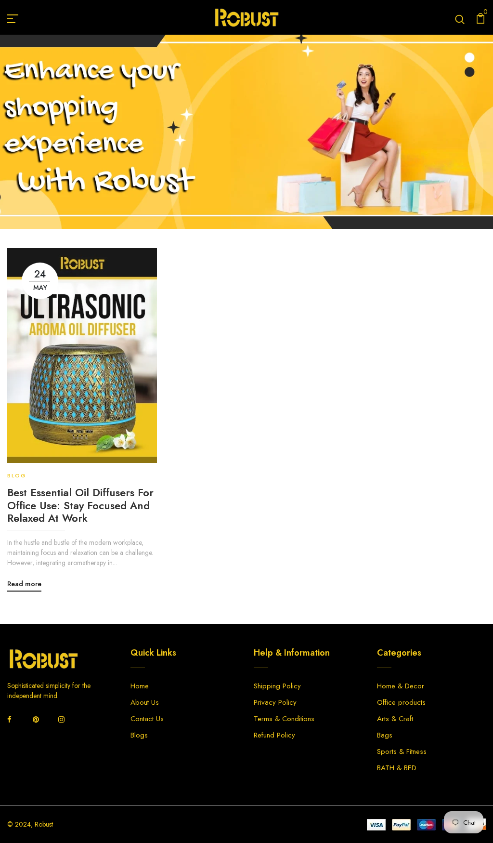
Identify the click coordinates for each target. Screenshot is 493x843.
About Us (144, 702)
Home (187, 145)
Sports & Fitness (402, 751)
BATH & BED (396, 768)
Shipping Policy (277, 686)
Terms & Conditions (284, 718)
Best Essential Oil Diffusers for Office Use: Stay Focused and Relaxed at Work (80, 505)
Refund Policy (274, 735)
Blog (219, 145)
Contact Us (147, 718)
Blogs (139, 735)
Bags (384, 735)
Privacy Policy (275, 702)
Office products (401, 702)
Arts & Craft (395, 718)
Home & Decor (400, 686)
